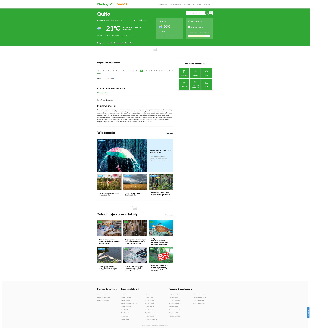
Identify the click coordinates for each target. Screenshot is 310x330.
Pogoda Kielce (125, 309)
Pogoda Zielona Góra (151, 319)
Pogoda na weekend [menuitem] (175, 4)
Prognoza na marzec (174, 300)
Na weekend (118, 43)
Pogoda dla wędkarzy (103, 300)
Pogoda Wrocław (150, 316)
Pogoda (122, 4)
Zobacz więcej (169, 133)
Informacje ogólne (102, 92)
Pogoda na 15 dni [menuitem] (189, 4)
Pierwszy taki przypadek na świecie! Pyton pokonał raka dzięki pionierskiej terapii (109, 241)
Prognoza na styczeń (174, 294)
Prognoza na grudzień (199, 303)
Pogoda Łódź (124, 316)
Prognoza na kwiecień (175, 303)
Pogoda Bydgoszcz (126, 297)
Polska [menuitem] (199, 4)
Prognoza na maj (173, 306)
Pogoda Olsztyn (149, 294)
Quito (99, 78)
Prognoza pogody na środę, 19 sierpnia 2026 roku (133, 194)
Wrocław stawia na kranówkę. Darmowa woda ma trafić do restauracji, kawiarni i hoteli (134, 268)
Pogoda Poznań (149, 300)
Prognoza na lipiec (174, 313)
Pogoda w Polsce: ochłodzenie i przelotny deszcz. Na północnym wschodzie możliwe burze (160, 194)
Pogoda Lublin (125, 319)
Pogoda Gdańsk (125, 300)
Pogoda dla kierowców (103, 297)
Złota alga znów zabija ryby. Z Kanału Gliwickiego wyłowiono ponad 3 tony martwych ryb (108, 268)
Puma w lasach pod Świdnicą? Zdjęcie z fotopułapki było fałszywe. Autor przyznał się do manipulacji (160, 268)
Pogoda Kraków (125, 313)
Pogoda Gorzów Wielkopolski (129, 303)
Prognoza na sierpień (174, 316)
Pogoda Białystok (126, 294)
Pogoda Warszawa (150, 313)
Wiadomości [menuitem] (207, 4)
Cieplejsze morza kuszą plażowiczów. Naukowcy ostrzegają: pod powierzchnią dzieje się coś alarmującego (159, 241)
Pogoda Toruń (149, 309)
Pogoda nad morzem (103, 294)
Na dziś (109, 43)
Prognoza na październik (199, 297)
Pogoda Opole (149, 297)
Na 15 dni (128, 43)
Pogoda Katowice (126, 306)
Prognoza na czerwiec (175, 309)
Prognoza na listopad (198, 300)
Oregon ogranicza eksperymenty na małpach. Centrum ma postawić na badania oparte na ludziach (135, 241)
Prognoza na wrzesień (199, 294)
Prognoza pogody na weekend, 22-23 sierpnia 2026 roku (160, 151)
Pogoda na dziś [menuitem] (162, 4)
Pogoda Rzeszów (149, 303)
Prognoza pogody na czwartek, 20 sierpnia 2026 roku (109, 194)
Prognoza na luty (173, 297)
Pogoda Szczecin (149, 306)
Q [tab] (141, 71)
